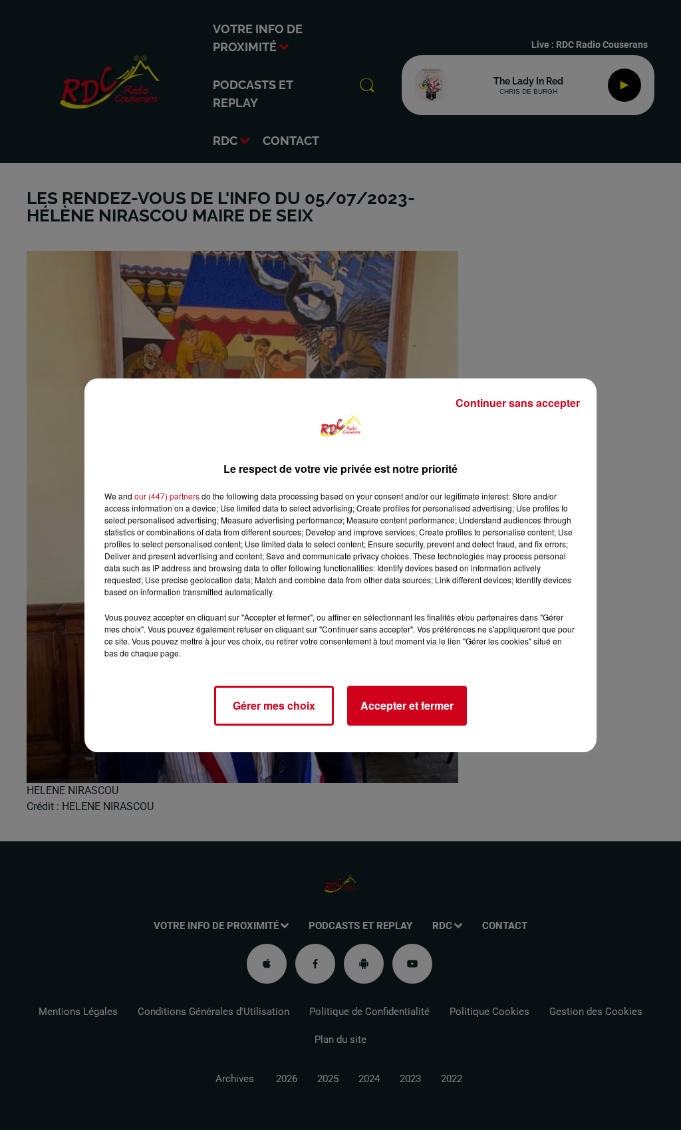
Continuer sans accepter (518, 402)
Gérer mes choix (274, 705)
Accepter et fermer (407, 705)
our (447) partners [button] (167, 495)
